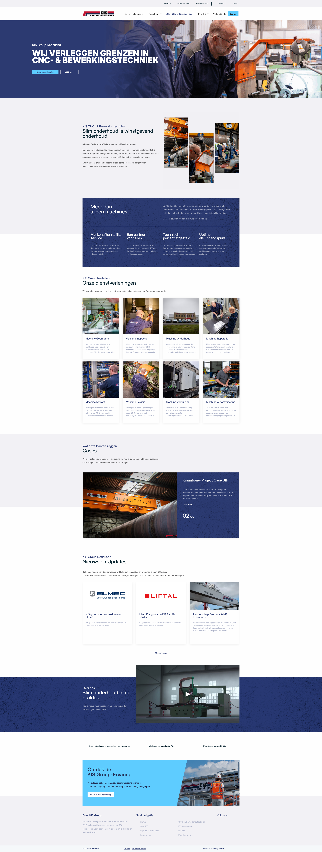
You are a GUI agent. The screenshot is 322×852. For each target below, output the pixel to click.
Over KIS (144, 826)
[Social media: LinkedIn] (227, 823)
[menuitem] (219, 3)
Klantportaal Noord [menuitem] (183, 3)
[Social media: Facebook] (220, 823)
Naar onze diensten (45, 72)
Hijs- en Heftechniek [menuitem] (133, 14)
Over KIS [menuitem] (202, 14)
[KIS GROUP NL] (98, 13)
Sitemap (127, 849)
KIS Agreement (185, 826)
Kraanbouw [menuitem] (154, 14)
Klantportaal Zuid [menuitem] (202, 3)
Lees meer (69, 72)
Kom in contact (185, 835)
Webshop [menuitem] (167, 3)
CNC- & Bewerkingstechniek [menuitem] (179, 14)
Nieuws (181, 830)
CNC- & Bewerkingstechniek (191, 822)
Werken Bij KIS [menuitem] (219, 14)
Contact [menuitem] (233, 14)
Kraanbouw (145, 835)
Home (143, 822)
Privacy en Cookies (139, 849)
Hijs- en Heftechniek (149, 830)
